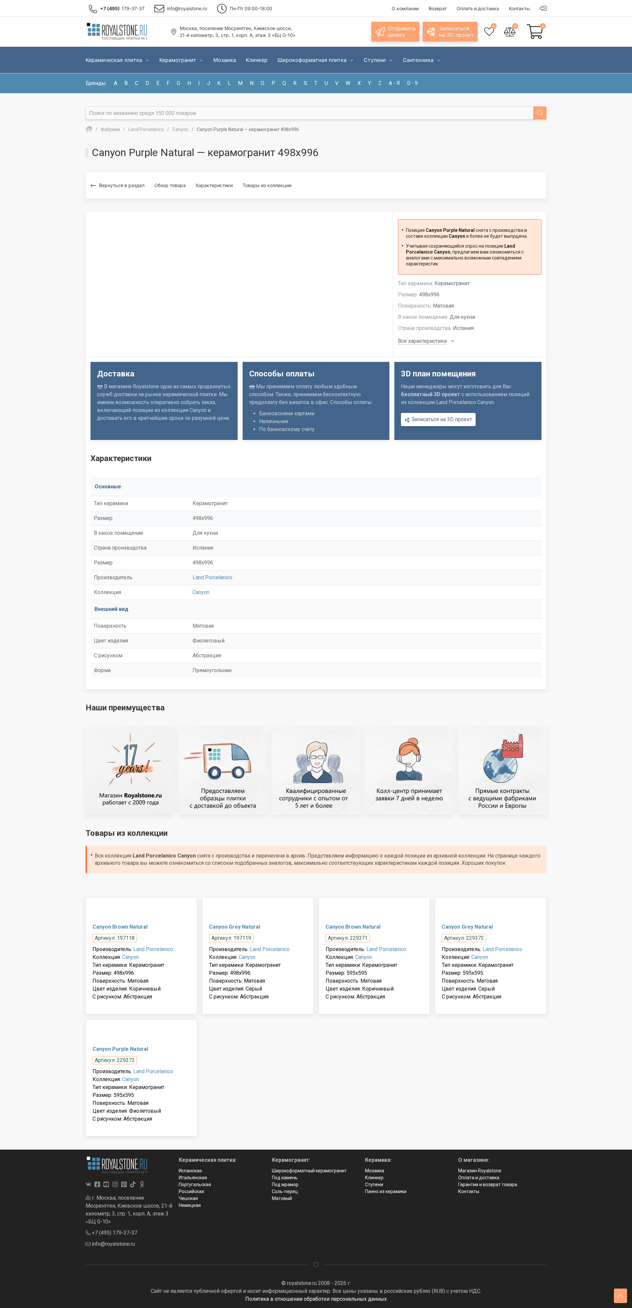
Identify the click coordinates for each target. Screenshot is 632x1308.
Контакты (468, 1191)
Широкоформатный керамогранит (309, 1170)
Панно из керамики (386, 1191)
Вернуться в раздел (122, 185)
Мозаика (374, 1170)
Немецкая (190, 1205)
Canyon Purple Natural (120, 1049)
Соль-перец (285, 1191)
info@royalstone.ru (113, 1244)
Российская (191, 1191)
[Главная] (89, 129)
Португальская (195, 1184)
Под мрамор (285, 1184)
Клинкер (374, 1177)
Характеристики (214, 185)
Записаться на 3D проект (441, 419)
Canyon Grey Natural (234, 927)
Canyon (201, 592)
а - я (394, 83)
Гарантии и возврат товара (487, 1184)
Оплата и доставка (478, 1177)
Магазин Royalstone (479, 1170)
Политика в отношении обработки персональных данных (316, 1299)
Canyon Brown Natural (119, 927)
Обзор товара (170, 185)
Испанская (190, 1170)
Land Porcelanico (212, 577)
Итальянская (193, 1177)
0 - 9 (412, 83)
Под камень (285, 1177)
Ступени (374, 1184)
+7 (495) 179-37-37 (114, 1233)
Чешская (188, 1198)
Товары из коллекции (267, 185)
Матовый (282, 1198)
